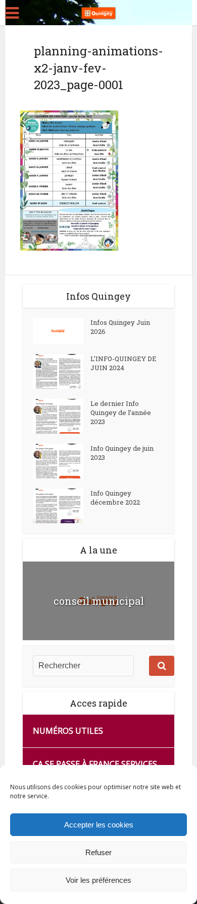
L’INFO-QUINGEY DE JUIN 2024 (123, 363)
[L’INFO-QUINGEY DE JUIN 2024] (61, 371)
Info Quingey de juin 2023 (122, 453)
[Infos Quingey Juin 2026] (61, 331)
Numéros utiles (68, 730)
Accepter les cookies (98, 824)
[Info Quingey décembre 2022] (61, 506)
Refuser (98, 852)
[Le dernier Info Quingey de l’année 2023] (61, 416)
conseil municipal (99, 600)
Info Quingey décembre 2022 (115, 498)
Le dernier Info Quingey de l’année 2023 (120, 412)
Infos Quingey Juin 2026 (120, 327)
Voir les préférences (98, 880)
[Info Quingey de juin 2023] (61, 461)
